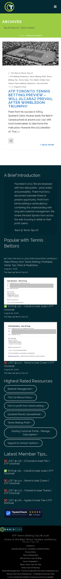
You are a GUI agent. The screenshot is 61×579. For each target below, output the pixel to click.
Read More (48, 145)
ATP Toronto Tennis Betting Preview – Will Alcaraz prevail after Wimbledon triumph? (30, 99)
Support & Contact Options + (23, 443)
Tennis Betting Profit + (19, 422)
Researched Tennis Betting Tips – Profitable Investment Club (30, 574)
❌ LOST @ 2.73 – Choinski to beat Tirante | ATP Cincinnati (27, 492)
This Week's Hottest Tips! (40, 80)
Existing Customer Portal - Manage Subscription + (31, 433)
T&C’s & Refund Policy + (20, 397)
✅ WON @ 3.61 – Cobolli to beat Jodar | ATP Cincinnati (28, 472)
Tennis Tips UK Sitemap (30, 567)
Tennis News (24, 80)
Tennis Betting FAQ (30, 555)
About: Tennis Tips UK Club (30, 564)
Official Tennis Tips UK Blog (30, 558)
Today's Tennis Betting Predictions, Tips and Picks (28, 83)
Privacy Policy (30, 552)
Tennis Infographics (30, 561)
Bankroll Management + (20, 388)
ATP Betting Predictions (19, 76)
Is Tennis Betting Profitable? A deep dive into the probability (31, 577)
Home (21, 35)
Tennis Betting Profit (38, 76)
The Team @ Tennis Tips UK (22, 73)
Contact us (30, 546)
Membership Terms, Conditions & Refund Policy (30, 549)
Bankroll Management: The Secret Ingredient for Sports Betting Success (30, 571)
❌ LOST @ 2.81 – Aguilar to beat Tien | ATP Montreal (28, 501)
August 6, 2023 (20, 87)
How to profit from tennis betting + (26, 405)
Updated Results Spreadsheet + (25, 414)
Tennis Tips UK (30, 542)
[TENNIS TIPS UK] (11, 529)
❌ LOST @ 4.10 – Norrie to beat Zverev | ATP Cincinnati (26, 482)
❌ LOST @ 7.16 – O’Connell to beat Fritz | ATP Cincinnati (27, 462)
